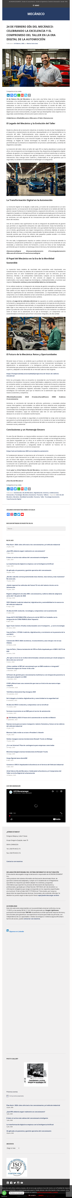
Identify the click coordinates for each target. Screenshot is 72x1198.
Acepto (41, 1195)
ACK (57, 495)
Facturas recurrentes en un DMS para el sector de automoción (28, 711)
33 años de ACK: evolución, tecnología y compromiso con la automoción (31, 611)
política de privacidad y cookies (47, 1192)
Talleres (46, 495)
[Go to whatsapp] (4, 1193)
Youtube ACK (22, 1184)
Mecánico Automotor (29, 495)
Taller (42, 497)
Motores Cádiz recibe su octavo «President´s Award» (25, 732)
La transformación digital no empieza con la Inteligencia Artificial (30, 564)
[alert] (36, 1096)
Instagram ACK (18, 1184)
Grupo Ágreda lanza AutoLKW (16, 758)
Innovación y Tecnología (14, 495)
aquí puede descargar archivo (48, 895)
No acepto (32, 1195)
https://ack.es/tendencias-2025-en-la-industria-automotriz (27, 451)
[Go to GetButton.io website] (4, 1196)
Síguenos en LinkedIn (16, 931)
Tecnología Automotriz (52, 497)
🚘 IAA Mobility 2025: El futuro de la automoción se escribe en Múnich (31, 718)
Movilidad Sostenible (26, 497)
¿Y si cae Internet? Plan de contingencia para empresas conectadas (30, 745)
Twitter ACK (15, 1184)
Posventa (40, 495)
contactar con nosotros (31, 919)
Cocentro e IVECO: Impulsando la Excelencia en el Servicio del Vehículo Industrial (34, 765)
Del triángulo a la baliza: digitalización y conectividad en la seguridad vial (32, 698)
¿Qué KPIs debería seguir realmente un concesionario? (25, 551)
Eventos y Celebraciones (51, 493)
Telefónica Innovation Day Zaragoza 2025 (21, 692)
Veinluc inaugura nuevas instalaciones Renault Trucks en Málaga (29, 739)
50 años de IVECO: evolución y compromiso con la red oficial (27, 705)
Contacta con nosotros (14, 861)
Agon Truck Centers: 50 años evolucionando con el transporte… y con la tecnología (35, 626)
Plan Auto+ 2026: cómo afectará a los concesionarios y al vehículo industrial (33, 545)
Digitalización (38, 493)
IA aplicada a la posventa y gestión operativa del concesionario (28, 570)
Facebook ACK (11, 1184)
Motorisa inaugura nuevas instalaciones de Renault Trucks (27, 752)
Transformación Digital (13, 499)
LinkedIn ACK (7, 1184)
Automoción (18, 493)
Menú (37, 5)
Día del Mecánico (27, 493)
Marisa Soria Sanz (32, 43)
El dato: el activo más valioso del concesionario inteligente (27, 557)
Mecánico (16, 497)
